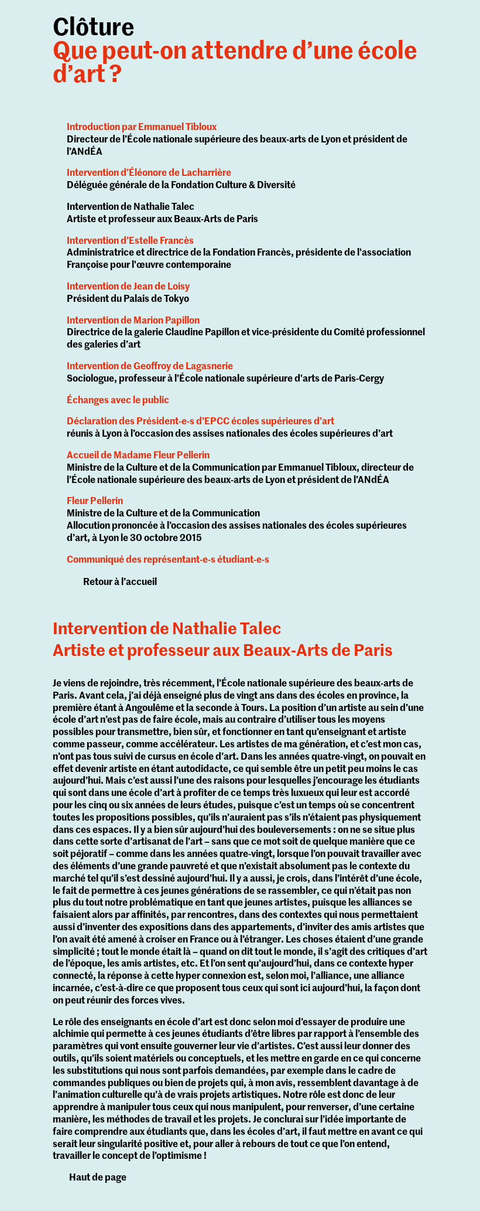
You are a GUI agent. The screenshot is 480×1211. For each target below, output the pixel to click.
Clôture (235, 52)
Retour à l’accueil (120, 582)
